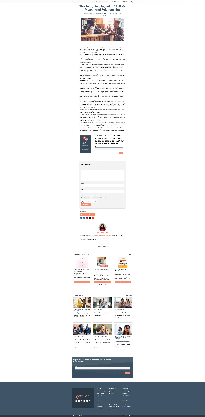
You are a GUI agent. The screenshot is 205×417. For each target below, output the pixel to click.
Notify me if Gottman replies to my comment (90, 195)
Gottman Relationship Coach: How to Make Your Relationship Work (102, 271)
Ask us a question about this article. (87, 169)
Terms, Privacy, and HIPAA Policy (128, 415)
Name (82, 183)
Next (105, 284)
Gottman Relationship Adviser (81, 269)
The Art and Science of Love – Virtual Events (122, 270)
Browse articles (129, 295)
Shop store (130, 254)
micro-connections (112, 70)
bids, (111, 88)
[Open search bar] (129, 2)
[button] (81, 218)
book (98, 66)
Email (82, 189)
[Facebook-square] (79, 401)
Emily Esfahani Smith (102, 232)
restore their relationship (99, 122)
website (103, 236)
